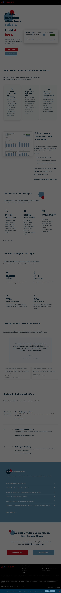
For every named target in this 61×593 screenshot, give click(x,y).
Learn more (52, 591)
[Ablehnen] (59, 591)
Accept (46, 591)
